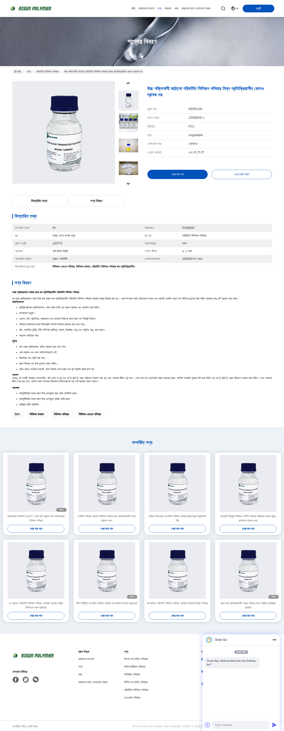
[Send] (274, 725)
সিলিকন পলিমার (61, 414)
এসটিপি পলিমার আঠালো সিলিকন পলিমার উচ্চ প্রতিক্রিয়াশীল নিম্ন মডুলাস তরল (107, 518)
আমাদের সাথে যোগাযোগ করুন (195, 8)
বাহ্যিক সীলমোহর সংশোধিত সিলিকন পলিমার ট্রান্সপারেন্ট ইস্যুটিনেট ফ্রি (177, 518)
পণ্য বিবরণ (96, 201)
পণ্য (159, 8)
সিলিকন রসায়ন (37, 414)
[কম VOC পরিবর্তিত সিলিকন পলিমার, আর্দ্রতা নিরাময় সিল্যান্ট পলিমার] (177, 570)
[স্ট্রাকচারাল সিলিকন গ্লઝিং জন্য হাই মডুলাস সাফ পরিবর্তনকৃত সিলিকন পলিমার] (36, 483)
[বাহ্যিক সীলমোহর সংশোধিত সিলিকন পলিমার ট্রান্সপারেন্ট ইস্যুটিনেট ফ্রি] (177, 483)
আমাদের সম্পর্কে (146, 8)
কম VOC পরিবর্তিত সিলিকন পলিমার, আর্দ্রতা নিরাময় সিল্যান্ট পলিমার (177, 603)
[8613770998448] (25, 679)
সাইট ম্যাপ (33, 726)
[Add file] (207, 725)
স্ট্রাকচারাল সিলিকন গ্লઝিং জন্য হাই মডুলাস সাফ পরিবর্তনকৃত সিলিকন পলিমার (36, 518)
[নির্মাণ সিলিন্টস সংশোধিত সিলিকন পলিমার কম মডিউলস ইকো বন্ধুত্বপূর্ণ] (106, 570)
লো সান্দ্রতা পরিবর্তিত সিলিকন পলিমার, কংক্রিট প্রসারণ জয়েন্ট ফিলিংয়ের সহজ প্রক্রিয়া (36, 605)
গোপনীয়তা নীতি (19, 726)
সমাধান (168, 8)
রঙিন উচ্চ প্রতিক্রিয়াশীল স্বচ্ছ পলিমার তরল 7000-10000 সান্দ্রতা (248, 605)
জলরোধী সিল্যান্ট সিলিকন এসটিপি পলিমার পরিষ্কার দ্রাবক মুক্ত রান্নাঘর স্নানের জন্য (248, 518)
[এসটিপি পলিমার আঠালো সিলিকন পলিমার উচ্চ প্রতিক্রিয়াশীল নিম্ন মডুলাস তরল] (106, 483)
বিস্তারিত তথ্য (39, 201)
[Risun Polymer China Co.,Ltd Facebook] (15, 679)
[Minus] (274, 639)
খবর (176, 8)
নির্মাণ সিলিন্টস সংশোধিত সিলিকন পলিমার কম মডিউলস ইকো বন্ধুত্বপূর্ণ (106, 603)
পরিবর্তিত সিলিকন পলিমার (47, 71)
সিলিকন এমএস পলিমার (90, 414)
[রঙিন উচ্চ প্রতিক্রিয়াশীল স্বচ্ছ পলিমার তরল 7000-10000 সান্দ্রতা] (248, 570)
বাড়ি (133, 8)
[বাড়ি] (33, 660)
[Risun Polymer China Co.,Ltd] (31, 8)
